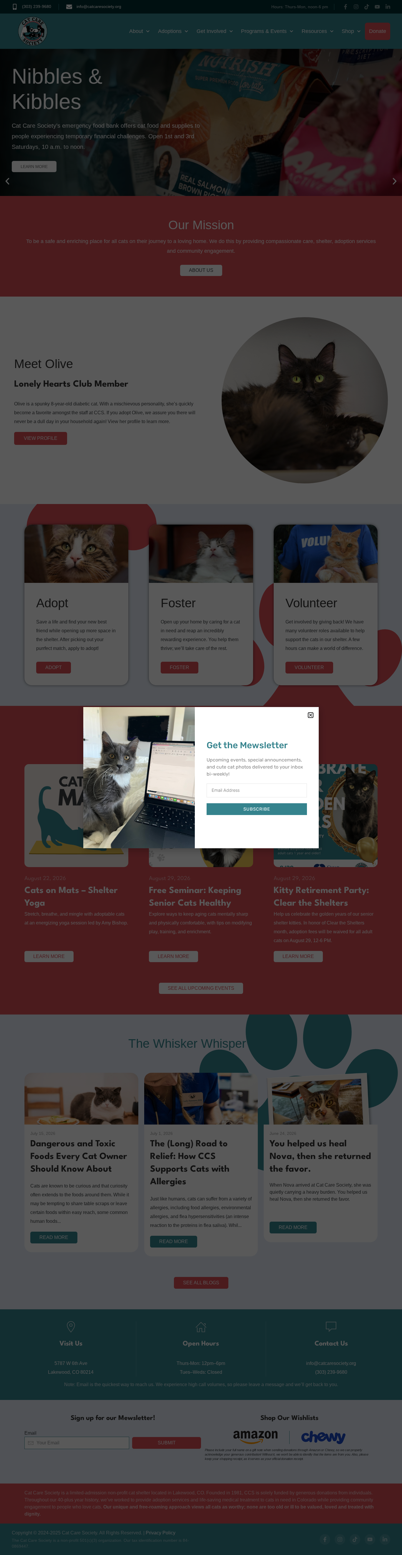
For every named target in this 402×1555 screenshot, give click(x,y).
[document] (201, 777)
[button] (310, 715)
